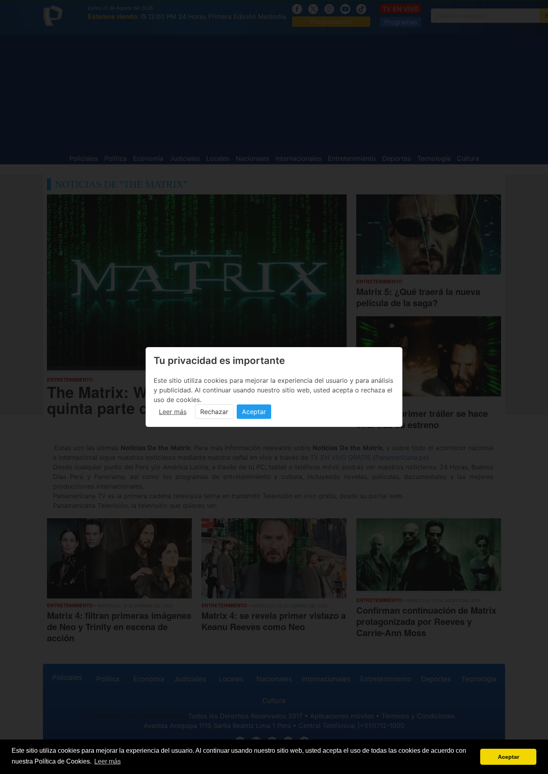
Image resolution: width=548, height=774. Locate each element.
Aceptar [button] (508, 757)
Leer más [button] (107, 761)
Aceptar (254, 412)
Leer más (173, 412)
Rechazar (214, 412)
